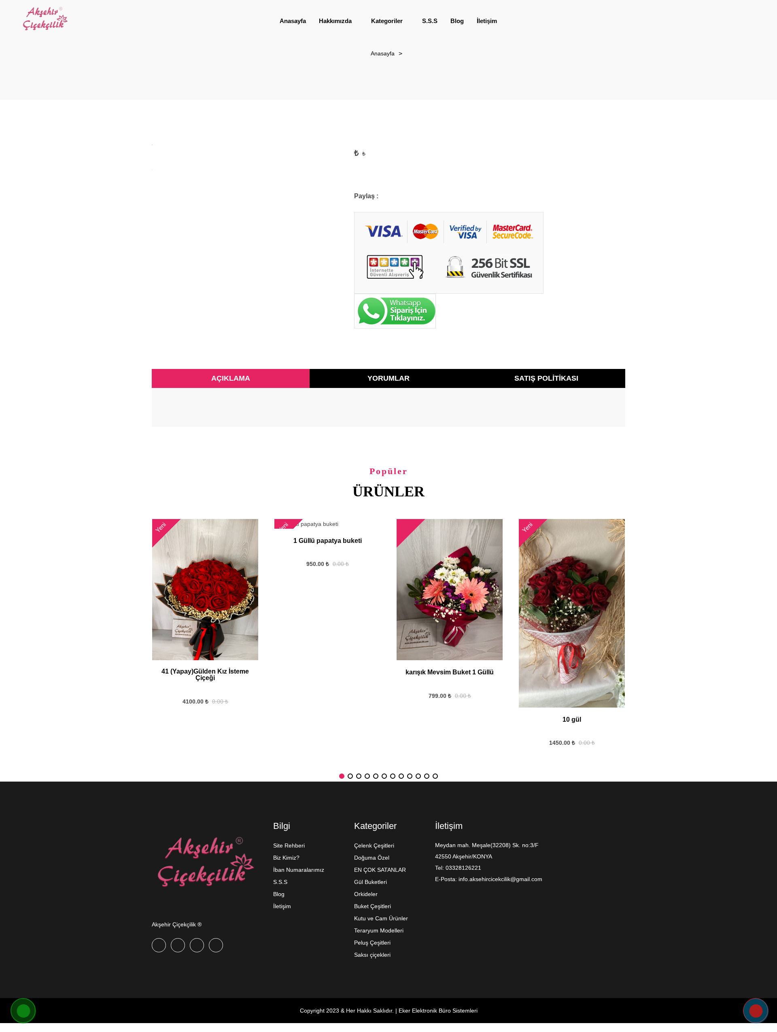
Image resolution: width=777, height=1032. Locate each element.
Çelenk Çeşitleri (374, 845)
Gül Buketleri (370, 882)
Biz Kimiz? (286, 857)
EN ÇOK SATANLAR (380, 870)
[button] (341, 776)
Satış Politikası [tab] (546, 378)
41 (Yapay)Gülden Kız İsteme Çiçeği (205, 674)
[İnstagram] (197, 945)
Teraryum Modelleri (378, 930)
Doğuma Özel (371, 857)
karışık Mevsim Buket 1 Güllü (449, 672)
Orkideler (366, 894)
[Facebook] (159, 945)
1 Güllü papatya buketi (327, 541)
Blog (278, 894)
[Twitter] (178, 945)
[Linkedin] (216, 945)
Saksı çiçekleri (372, 955)
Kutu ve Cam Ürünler (381, 918)
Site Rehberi (289, 845)
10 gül (572, 719)
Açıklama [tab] (230, 378)
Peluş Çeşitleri (372, 942)
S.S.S (280, 882)
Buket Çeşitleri (372, 906)
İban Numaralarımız (298, 870)
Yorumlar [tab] (388, 378)
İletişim (282, 906)
